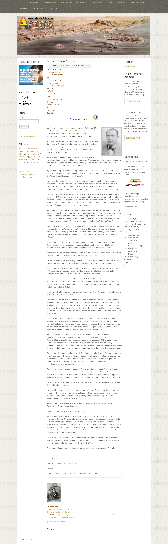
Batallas (23, 8)
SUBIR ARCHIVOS (133, 138)
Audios (109, 3)
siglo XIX (32, 162)
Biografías (34, 3)
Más (20, 165)
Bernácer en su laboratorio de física (60, 509)
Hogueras (22, 157)
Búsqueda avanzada (27, 137)
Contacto (52, 8)
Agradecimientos (27, 174)
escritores (52, 518)
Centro (31, 151)
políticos (31, 160)
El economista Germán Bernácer (59, 512)
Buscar (21, 118)
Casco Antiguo (101, 515)
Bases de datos (137, 3)
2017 (21, 149)
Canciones (96, 3)
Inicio (21, 3)
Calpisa (21, 151)
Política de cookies (27, 177)
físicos (89, 515)
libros (21, 160)
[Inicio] (83, 35)
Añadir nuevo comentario (58, 522)
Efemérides (37, 8)
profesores (115, 515)
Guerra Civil (32, 154)
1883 (58, 515)
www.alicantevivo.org (67, 463)
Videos (121, 3)
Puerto (21, 162)
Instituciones (50, 3)
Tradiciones (66, 3)
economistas (77, 515)
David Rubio (64, 66)
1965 (66, 515)
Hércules (34, 157)
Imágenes (81, 3)
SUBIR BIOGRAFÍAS (133, 101)
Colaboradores (26, 172)
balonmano (32, 149)
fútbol (21, 154)
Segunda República (68, 518)
